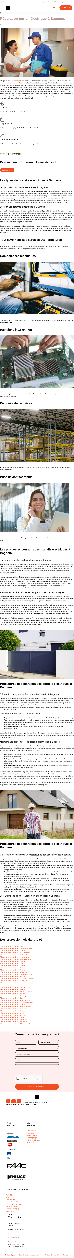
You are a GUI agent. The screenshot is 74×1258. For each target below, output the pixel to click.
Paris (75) (9, 1195)
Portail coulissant (31, 1135)
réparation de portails (16, 81)
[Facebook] (8, 1101)
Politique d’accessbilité (52, 1255)
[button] (9, 2)
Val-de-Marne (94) (12, 1206)
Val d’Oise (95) (10, 1199)
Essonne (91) (10, 1211)
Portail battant (30, 1133)
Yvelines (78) (10, 1197)
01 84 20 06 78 (16, 1238)
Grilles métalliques (32, 1131)
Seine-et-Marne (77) (12, 1209)
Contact (65, 1255)
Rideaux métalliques (33, 1140)
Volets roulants (31, 1142)
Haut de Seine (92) (12, 1202)
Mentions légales (10, 1255)
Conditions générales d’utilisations (30, 1255)
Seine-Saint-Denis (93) (13, 1204)
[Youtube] (13, 1101)
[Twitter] (19, 1101)
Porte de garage (31, 1138)
